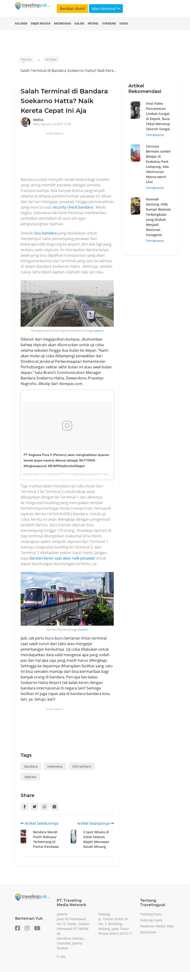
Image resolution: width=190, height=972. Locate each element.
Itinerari (109, 23)
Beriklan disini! (72, 8)
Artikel (93, 23)
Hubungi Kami (151, 920)
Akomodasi (62, 23)
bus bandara (46, 233)
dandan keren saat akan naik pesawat (62, 558)
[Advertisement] (105, 156)
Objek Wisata (41, 23)
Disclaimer (148, 932)
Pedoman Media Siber (157, 926)
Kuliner (21, 23)
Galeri (79, 23)
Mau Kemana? (104, 8)
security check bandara (72, 207)
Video (123, 23)
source (98, 330)
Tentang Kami (151, 914)
